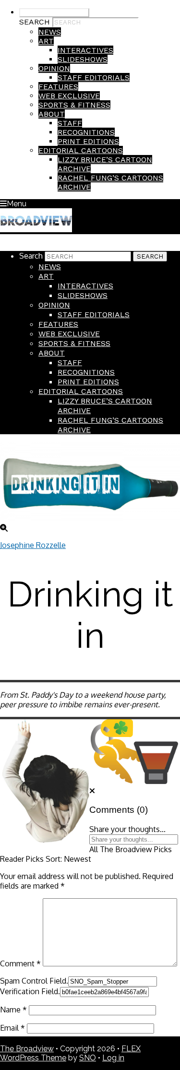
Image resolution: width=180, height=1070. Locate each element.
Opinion (54, 68)
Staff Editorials (94, 77)
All (93, 849)
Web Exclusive (69, 95)
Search (34, 21)
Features (58, 86)
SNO (87, 1057)
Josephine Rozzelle (33, 545)
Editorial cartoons (80, 150)
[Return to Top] (3, 238)
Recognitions (86, 132)
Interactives (85, 50)
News (49, 31)
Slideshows (83, 59)
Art (46, 41)
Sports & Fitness (74, 104)
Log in (113, 1057)
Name (13, 1009)
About (51, 114)
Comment (20, 963)
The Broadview (27, 1048)
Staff (70, 123)
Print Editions (88, 141)
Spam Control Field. (34, 981)
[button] (92, 791)
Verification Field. (30, 991)
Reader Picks (22, 859)
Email (12, 1028)
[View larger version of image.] (90, 482)
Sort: (68, 859)
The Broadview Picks (136, 849)
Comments (111, 810)
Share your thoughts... (127, 829)
